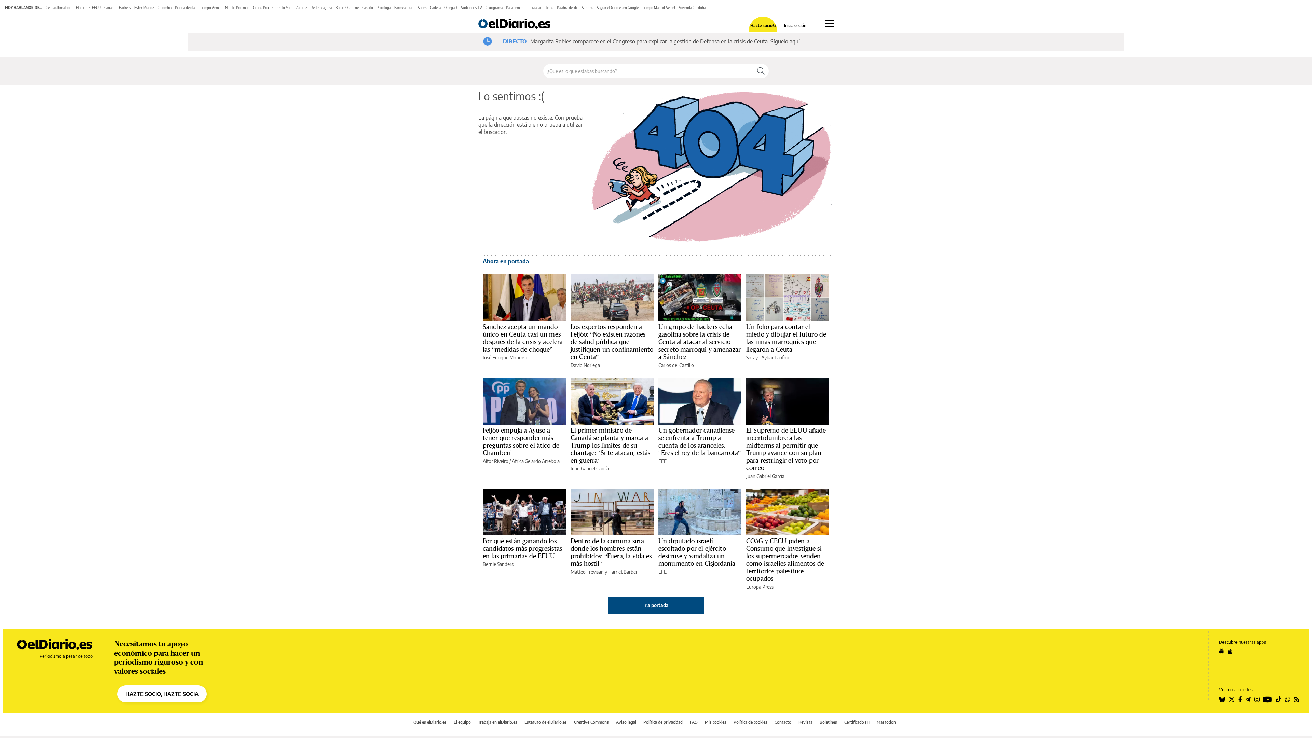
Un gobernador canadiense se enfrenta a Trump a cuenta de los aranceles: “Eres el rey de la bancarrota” (699, 441)
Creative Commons (591, 722)
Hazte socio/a (763, 26)
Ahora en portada (506, 261)
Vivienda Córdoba (692, 7)
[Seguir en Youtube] (1267, 699)
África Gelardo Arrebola (536, 461)
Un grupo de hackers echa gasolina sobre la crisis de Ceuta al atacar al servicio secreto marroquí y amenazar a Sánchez (699, 342)
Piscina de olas (185, 7)
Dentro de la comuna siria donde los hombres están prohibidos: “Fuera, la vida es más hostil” (611, 552)
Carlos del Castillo (676, 365)
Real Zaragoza (321, 7)
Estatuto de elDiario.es (545, 722)
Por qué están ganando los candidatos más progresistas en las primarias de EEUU (522, 548)
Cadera (435, 7)
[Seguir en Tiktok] (1278, 699)
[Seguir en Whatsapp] (1287, 699)
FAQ (694, 722)
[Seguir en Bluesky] (1222, 699)
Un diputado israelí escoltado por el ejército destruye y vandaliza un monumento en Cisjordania (697, 552)
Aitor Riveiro (495, 461)
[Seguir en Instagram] (1257, 699)
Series (422, 7)
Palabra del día (567, 7)
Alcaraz (301, 7)
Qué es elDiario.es (430, 722)
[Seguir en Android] (1221, 651)
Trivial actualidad (541, 7)
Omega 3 (450, 7)
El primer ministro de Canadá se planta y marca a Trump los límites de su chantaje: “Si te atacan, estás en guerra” (611, 445)
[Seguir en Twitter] (1232, 699)
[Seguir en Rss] (1296, 699)
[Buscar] (761, 71)
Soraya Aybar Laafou (767, 357)
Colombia (165, 7)
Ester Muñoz (144, 7)
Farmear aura (404, 7)
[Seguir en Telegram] (1248, 699)
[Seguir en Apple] (1230, 651)
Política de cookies (750, 722)
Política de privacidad (663, 722)
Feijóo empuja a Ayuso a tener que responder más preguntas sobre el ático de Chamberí (521, 441)
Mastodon (886, 722)
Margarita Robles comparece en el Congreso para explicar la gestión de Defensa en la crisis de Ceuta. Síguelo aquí (665, 41)
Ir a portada (656, 605)
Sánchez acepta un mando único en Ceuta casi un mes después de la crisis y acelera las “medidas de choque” (523, 338)
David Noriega (585, 365)
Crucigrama (494, 7)
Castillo (367, 7)
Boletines (828, 722)
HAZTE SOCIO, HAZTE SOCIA (162, 694)
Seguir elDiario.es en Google (618, 7)
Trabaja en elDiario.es (497, 722)
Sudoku (587, 7)
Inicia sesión (795, 26)
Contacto (783, 722)
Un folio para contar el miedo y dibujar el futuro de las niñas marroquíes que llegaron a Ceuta (786, 338)
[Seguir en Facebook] (1240, 699)
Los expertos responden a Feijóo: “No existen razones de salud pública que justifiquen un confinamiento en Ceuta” (612, 342)
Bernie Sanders (498, 564)
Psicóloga (384, 7)
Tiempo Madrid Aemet (658, 7)
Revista (805, 722)
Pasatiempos (515, 7)
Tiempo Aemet (211, 7)
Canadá (109, 7)
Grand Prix (261, 7)
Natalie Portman (237, 7)
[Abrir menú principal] (829, 23)
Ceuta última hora (59, 7)
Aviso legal (626, 722)
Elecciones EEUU (88, 7)
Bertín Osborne (347, 7)
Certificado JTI (857, 722)
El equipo (462, 722)
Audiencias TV (471, 7)
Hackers (125, 7)
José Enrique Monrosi (505, 357)
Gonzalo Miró (282, 7)
